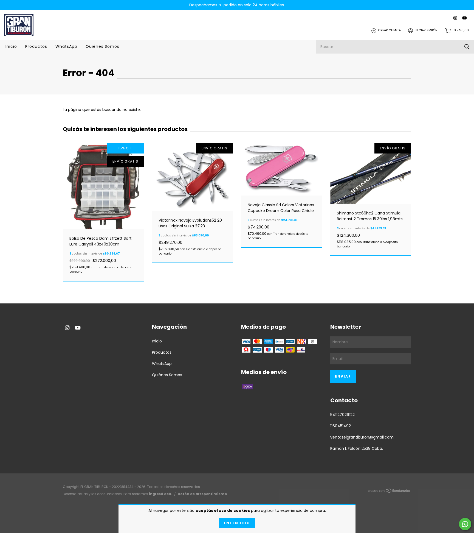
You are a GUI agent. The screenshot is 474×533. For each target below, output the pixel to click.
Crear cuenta (389, 30)
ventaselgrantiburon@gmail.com (362, 437)
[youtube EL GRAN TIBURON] (464, 18)
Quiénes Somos (102, 46)
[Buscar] (467, 47)
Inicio (11, 46)
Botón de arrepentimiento (202, 494)
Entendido (237, 523)
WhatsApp (66, 46)
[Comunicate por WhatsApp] (465, 524)
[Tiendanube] (389, 492)
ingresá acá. (160, 494)
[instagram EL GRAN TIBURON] (455, 18)
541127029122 (342, 414)
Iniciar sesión (426, 30)
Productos (36, 46)
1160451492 (340, 426)
